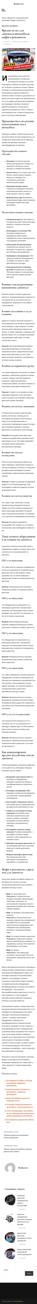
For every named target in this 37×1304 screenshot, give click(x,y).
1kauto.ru (18, 3)
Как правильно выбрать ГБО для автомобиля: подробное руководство (19, 1083)
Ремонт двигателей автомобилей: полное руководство (24, 1252)
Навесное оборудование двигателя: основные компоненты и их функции (24, 1219)
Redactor (8, 44)
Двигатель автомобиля (10, 26)
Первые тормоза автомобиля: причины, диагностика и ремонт (18, 1150)
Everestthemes (18, 1301)
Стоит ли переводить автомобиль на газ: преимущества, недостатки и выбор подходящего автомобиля (20, 1113)
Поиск (6, 1270)
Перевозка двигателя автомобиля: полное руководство (16, 1136)
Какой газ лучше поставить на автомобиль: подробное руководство (18, 1092)
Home (4, 18)
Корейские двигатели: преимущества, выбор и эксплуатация (22, 1200)
